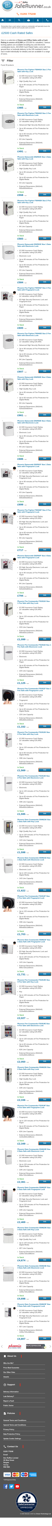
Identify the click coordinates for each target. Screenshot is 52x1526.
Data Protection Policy (11, 1434)
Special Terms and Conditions (14, 1425)
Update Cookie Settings (12, 1439)
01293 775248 (26, 14)
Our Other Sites (9, 1372)
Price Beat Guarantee (11, 1368)
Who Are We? (8, 1363)
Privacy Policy (8, 1429)
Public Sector (8, 1405)
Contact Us (10, 1446)
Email (5, 1455)
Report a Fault (8, 1401)
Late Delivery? (8, 1396)
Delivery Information (11, 1392)
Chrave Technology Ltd (43, 1513)
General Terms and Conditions (14, 1420)
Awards (6, 1377)
